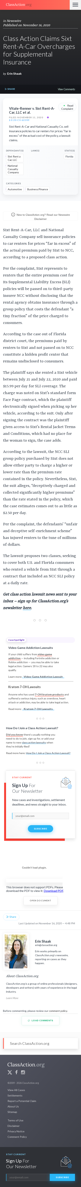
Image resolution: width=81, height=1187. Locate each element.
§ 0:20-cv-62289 (19, 120)
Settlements (15, 1095)
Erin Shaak (14, 73)
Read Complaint (67, 107)
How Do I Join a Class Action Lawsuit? (48, 753)
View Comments (66, 89)
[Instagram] (23, 1073)
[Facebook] (16, 1073)
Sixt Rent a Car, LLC (14, 158)
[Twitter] (10, 1073)
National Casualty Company (13, 169)
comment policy (58, 1010)
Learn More (12, 998)
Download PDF (53, 890)
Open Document (40, 900)
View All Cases (16, 1090)
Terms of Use (15, 1120)
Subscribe (40, 828)
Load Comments (42, 1020)
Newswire (14, 21)
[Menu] (75, 5)
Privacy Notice (16, 1131)
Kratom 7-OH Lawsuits (38, 709)
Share (11, 88)
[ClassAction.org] (35, 5)
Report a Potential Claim (22, 1101)
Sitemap (12, 1111)
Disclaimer (14, 1125)
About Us (13, 1106)
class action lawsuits (34, 742)
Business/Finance (37, 189)
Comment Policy (17, 1136)
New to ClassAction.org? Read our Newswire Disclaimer (43, 216)
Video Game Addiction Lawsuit (43, 676)
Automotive (15, 189)
